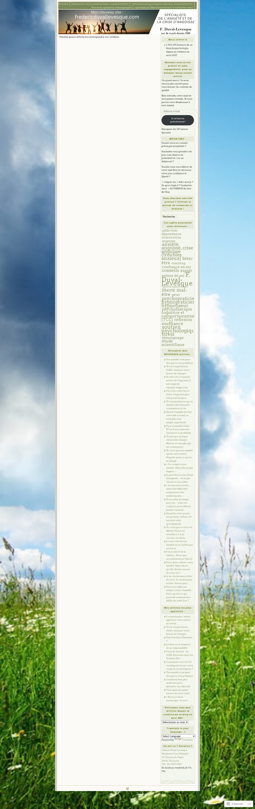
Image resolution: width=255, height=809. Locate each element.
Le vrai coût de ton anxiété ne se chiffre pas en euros (179, 544)
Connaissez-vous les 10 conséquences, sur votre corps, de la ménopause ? (179, 665)
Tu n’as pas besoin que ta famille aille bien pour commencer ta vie (179, 405)
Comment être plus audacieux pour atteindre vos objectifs (178, 683)
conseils (170, 270)
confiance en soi (176, 267)
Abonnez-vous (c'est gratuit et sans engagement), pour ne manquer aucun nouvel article (178, 69)
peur (176, 295)
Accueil (64, 4)
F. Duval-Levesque (177, 279)
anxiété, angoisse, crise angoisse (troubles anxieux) (177, 251)
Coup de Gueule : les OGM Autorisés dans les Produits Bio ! (179, 655)
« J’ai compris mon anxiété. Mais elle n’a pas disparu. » (179, 468)
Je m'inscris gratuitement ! (178, 120)
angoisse (168, 241)
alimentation (171, 237)
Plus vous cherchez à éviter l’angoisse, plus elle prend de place (177, 394)
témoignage (173, 337)
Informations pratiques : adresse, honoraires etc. (162, 4)
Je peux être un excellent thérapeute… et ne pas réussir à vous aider (179, 478)
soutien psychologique (179, 329)
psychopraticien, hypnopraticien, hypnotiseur (179, 302)
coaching (178, 263)
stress (168, 334)
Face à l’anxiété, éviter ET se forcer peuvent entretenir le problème (178, 429)
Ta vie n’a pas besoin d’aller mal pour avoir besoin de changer (178, 370)
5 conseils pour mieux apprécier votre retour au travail (178, 620)
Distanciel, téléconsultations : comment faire (100, 4)
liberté (168, 290)
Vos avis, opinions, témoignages (111, 7)
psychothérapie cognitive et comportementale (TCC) (179, 314)
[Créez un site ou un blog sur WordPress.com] (127, 789)
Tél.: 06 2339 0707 (171, 764)
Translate (187, 740)
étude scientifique (172, 343)
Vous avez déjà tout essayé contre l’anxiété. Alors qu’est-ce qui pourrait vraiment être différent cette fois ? (179, 594)
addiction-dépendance (171, 232)
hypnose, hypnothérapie (175, 286)
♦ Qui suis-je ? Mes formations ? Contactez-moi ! (163, 7)
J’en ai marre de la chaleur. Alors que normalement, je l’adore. (179, 555)
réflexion (183, 319)
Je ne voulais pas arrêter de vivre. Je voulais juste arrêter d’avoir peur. (179, 579)
